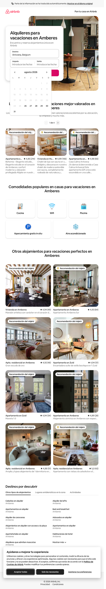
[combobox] (34, 54)
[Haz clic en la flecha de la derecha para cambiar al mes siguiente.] (46, 72)
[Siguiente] (58, 123)
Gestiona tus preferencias (80, 572)
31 (15, 111)
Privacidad (45, 584)
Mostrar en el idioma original (80, 3)
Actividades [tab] (75, 492)
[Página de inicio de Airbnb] (13, 11)
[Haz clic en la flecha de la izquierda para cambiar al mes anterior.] (15, 72)
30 (47, 106)
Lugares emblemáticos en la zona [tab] (50, 492)
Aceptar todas (20, 572)
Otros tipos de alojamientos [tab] (18, 492)
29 (41, 106)
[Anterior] (46, 123)
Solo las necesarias (50, 572)
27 (31, 106)
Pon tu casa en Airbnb (86, 11)
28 (36, 106)
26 (25, 106)
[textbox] (22, 64)
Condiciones (57, 584)
